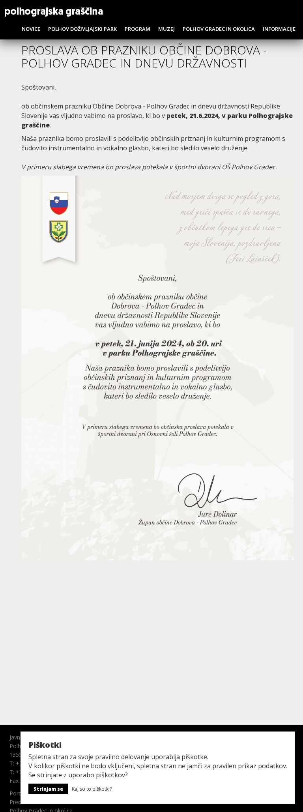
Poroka (18, 793)
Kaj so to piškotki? (92, 789)
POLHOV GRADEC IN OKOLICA (219, 28)
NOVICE (31, 28)
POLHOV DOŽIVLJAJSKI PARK (82, 28)
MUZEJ (166, 28)
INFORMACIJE (279, 28)
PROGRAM (137, 28)
